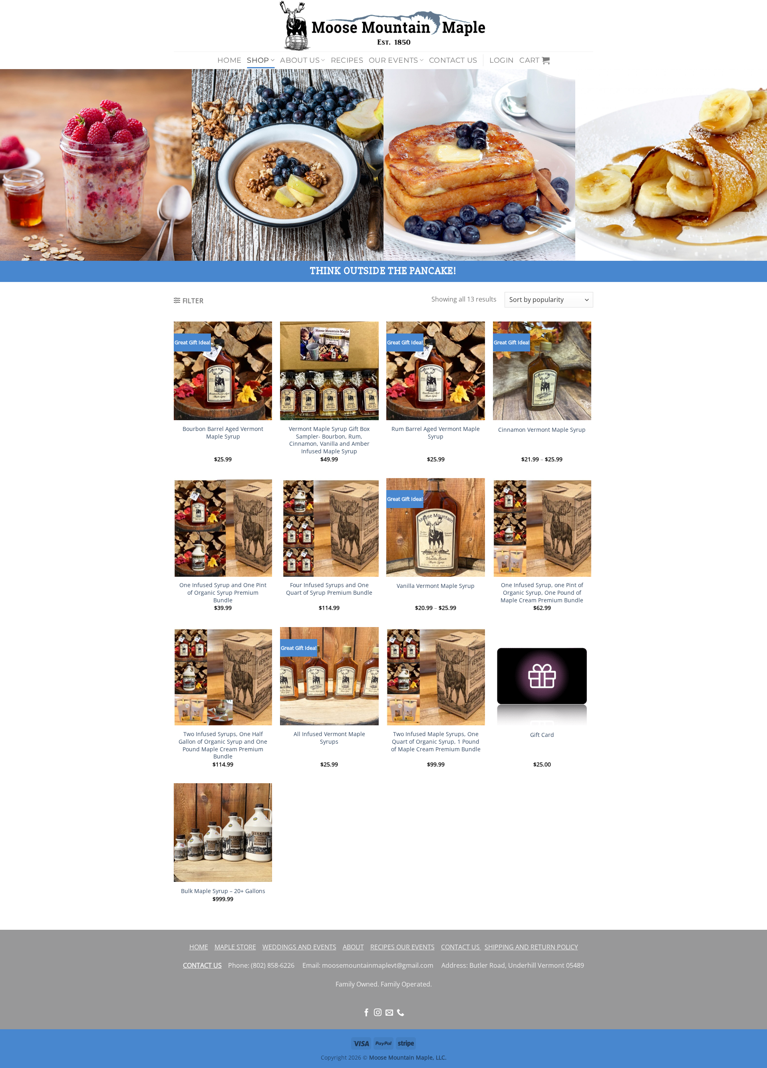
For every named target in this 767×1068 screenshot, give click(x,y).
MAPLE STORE (235, 947)
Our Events (393, 60)
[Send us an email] (389, 1013)
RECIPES (382, 947)
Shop (258, 60)
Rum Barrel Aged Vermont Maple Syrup (435, 432)
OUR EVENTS (415, 947)
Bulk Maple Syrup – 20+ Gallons (223, 891)
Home (229, 60)
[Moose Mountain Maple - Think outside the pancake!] (383, 26)
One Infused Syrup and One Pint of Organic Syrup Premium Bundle (222, 592)
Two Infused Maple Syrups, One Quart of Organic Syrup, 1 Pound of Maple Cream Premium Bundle (436, 741)
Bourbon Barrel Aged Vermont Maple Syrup (223, 432)
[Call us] (400, 1013)
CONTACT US (461, 947)
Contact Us (453, 60)
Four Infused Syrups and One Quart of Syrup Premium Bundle (329, 589)
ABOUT (353, 947)
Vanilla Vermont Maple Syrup (436, 586)
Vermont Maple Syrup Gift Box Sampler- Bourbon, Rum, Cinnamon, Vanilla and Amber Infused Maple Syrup (329, 440)
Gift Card (542, 734)
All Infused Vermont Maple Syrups (329, 738)
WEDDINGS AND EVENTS (299, 947)
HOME (198, 947)
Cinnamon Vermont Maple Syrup (542, 429)
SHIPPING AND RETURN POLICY (531, 947)
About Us (300, 60)
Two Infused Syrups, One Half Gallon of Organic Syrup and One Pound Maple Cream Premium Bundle (223, 745)
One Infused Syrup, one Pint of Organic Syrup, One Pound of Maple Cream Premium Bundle (542, 592)
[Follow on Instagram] (378, 1013)
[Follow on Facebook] (366, 1013)
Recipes (347, 60)
